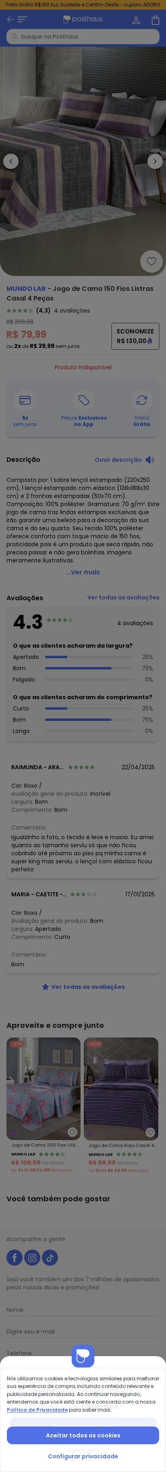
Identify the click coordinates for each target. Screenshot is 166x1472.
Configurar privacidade (83, 1456)
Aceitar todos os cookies (83, 1435)
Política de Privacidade (37, 1409)
